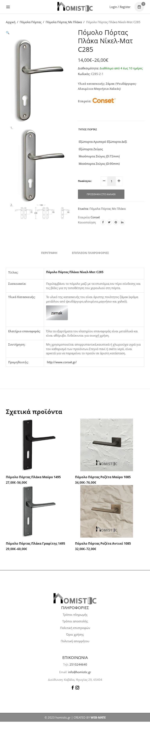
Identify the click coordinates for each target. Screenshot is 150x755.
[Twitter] (109, 222)
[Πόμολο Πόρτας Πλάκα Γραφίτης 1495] (37, 511)
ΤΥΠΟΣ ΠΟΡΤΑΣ (87, 129)
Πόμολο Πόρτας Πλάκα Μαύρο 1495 (33, 477)
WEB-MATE (98, 717)
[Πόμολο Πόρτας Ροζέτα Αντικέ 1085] (106, 511)
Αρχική (10, 22)
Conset (95, 217)
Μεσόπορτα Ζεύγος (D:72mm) (99, 156)
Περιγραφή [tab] (49, 253)
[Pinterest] (116, 222)
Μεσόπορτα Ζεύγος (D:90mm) (99, 164)
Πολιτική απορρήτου (75, 641)
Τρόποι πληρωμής (75, 615)
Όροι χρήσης (75, 634)
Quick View (65, 426)
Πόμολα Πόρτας (30, 22)
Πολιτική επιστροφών (75, 628)
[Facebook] (103, 222)
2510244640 (78, 664)
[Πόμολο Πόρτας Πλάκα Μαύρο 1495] (37, 445)
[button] (8, 32)
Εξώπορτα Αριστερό (92, 142)
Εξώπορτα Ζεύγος (90, 149)
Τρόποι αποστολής (75, 621)
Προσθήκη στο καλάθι (101, 194)
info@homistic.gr (79, 672)
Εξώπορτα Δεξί (116, 142)
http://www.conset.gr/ (62, 362)
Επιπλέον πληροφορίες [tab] (90, 253)
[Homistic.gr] (75, 6)
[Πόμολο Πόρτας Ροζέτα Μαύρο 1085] (106, 445)
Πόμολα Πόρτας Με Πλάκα (64, 22)
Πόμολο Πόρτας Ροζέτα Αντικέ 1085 (103, 543)
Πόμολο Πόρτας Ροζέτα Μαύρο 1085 (103, 477)
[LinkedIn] (122, 222)
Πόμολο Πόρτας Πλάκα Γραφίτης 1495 (35, 543)
